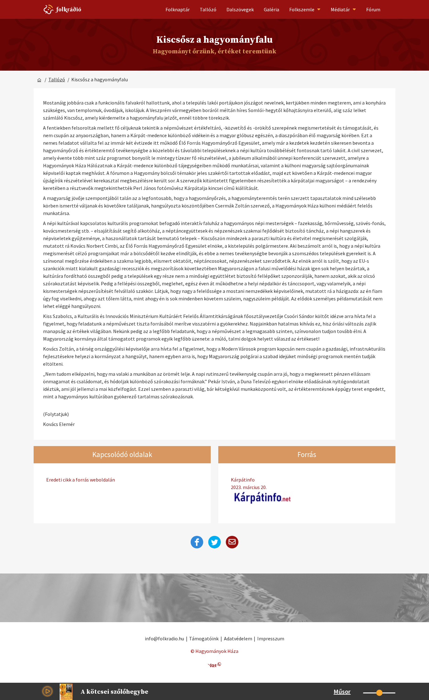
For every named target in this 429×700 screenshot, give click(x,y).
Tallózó (208, 9)
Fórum (373, 9)
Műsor (342, 691)
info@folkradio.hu (164, 638)
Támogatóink (204, 638)
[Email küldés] (232, 542)
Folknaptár (178, 9)
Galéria (271, 9)
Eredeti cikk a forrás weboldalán (80, 480)
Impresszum (270, 638)
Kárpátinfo (249, 483)
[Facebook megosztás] (197, 542)
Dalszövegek (240, 9)
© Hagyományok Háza (214, 651)
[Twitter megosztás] (214, 542)
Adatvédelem (238, 638)
